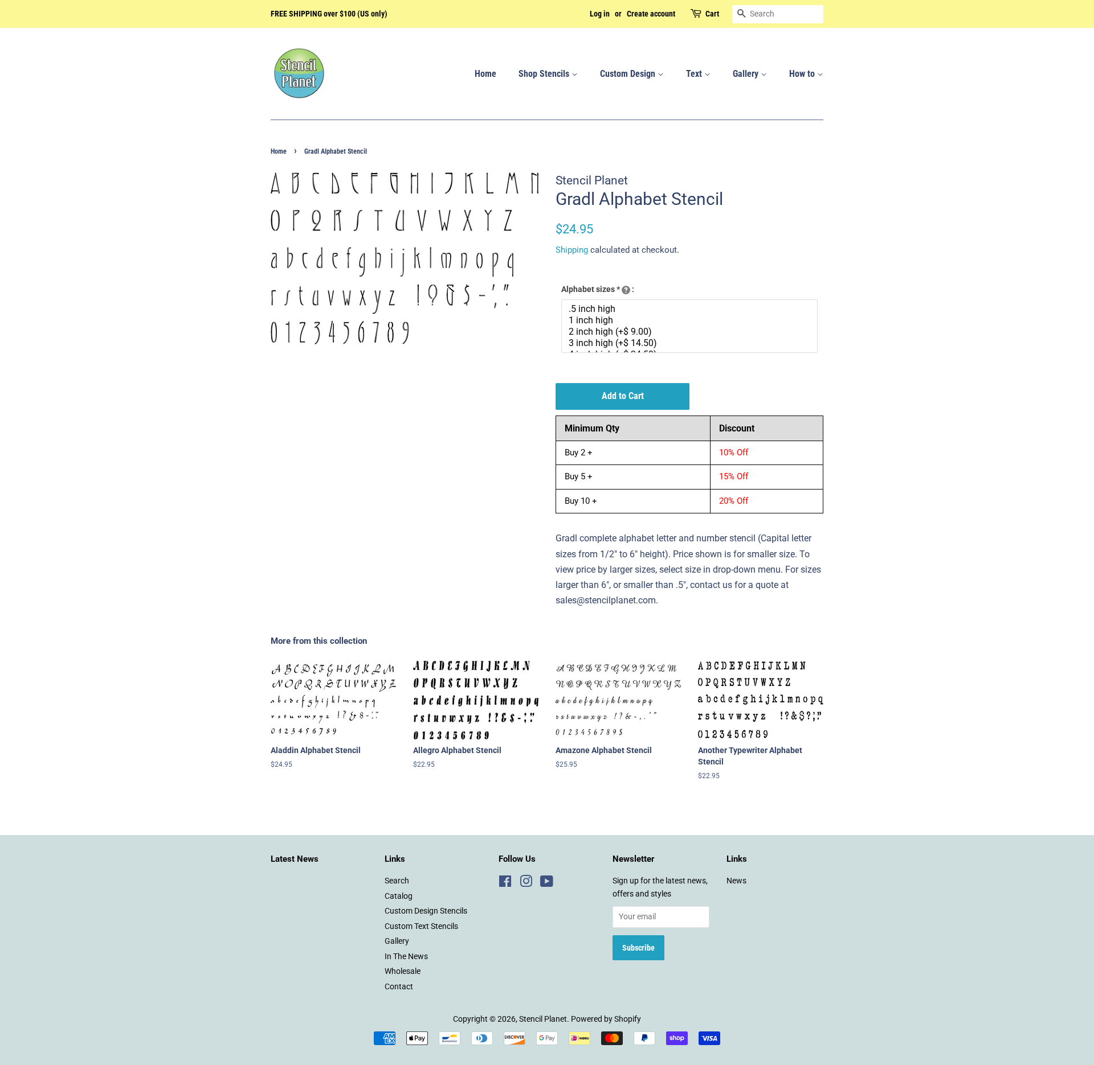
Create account (651, 13)
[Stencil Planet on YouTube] (546, 883)
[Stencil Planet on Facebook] (505, 883)
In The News (406, 956)
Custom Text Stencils (421, 926)
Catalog (399, 895)
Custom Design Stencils (426, 910)
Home (485, 73)
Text (695, 73)
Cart (712, 13)
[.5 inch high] (691, 309)
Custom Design (629, 73)
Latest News (295, 859)
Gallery (747, 73)
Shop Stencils (545, 73)
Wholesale (403, 971)
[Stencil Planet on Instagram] (526, 883)
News (736, 880)
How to (803, 73)
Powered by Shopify (606, 1018)
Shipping (572, 250)
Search (397, 880)
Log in (600, 13)
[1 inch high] (691, 320)
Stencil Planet (543, 1018)
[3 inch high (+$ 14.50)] (691, 343)
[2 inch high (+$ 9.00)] (691, 332)
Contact (399, 986)
